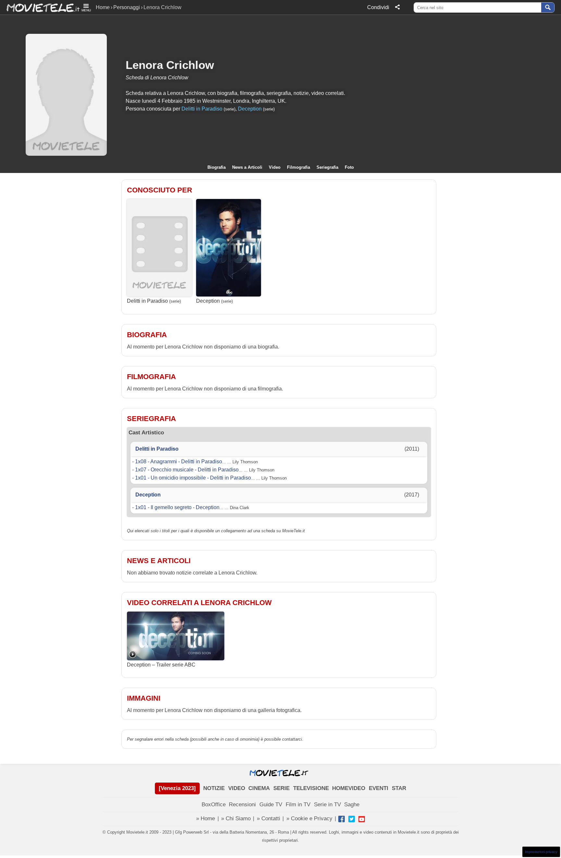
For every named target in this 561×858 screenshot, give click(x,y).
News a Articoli (247, 167)
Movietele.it (40, 7)
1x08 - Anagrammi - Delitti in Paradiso (178, 461)
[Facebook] (341, 819)
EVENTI (378, 788)
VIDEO (236, 788)
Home (103, 7)
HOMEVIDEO (348, 788)
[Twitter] (351, 819)
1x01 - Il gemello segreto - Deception (177, 507)
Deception (250, 109)
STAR (399, 788)
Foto (349, 167)
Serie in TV (327, 804)
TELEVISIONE (311, 788)
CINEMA (259, 788)
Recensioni (242, 804)
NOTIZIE (214, 788)
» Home (205, 818)
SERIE (281, 788)
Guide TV (270, 804)
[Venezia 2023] (177, 788)
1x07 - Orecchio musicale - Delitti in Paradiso (187, 469)
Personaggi (126, 7)
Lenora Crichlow (170, 65)
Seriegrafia (327, 167)
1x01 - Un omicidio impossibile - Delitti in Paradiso (193, 478)
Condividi (378, 7)
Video (274, 167)
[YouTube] (361, 819)
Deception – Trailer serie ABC (161, 664)
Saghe (351, 804)
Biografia (216, 167)
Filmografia (298, 167)
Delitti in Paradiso (201, 109)
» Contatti (268, 818)
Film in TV (298, 804)
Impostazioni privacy (541, 852)
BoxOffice (214, 804)
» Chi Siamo (236, 818)
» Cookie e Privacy (309, 818)
